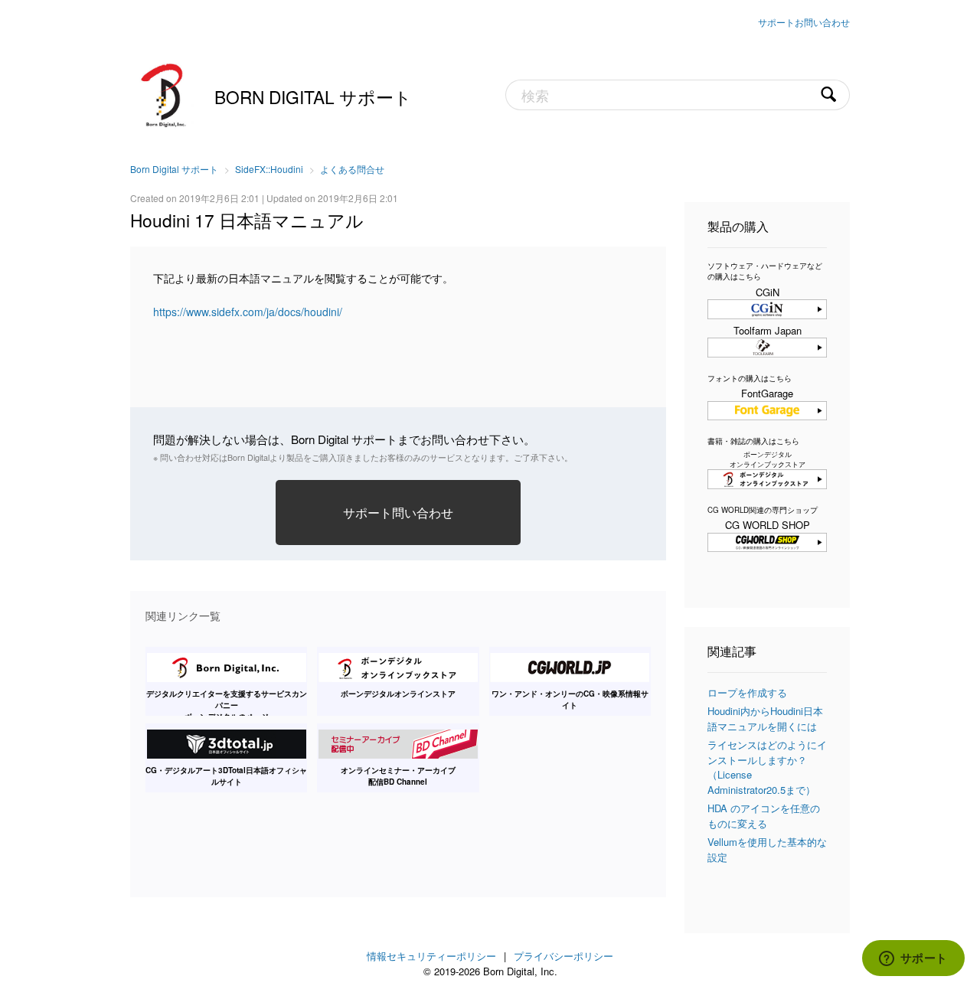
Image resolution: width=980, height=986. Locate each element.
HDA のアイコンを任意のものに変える (763, 816)
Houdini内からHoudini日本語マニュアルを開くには (765, 718)
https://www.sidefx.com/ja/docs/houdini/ (247, 311)
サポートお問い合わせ (804, 21)
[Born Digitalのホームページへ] (164, 93)
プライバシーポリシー (563, 955)
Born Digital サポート (313, 96)
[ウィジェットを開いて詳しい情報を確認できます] (913, 959)
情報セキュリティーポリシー (431, 955)
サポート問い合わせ (398, 512)
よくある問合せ (352, 168)
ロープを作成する (747, 692)
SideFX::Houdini (269, 168)
